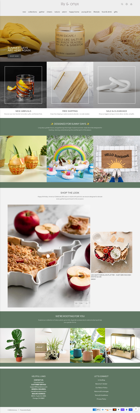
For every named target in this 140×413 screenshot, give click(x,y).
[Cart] (131, 4)
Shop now (14, 56)
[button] (76, 303)
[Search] (122, 4)
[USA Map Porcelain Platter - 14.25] (111, 252)
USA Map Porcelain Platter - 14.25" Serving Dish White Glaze (111, 276)
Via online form (39, 382)
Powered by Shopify (25, 410)
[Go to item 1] (48, 256)
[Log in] (126, 4)
